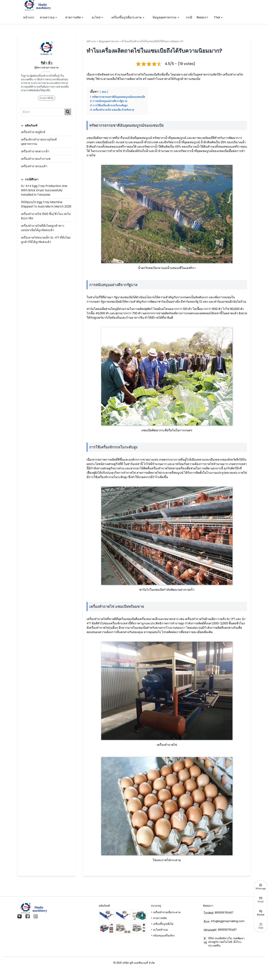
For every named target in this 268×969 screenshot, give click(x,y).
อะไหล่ (96, 17)
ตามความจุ (47, 17)
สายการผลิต (73, 17)
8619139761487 (224, 912)
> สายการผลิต (159, 918)
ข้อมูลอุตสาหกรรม (164, 17)
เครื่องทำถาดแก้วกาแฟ (35, 159)
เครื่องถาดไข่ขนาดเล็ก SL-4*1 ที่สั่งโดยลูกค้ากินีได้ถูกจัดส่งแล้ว (45, 239)
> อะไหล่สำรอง (159, 930)
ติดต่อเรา (202, 17)
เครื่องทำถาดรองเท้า (34, 166)
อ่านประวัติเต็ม (47, 98)
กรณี (189, 17)
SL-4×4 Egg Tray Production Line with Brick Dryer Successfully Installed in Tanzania (44, 190)
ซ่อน (104, 91)
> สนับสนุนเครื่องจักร (163, 935)
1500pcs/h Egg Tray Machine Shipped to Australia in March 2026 (46, 204)
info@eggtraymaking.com (227, 921)
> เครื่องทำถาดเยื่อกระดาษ (165, 912)
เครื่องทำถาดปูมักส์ (33, 132)
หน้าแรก (28, 17)
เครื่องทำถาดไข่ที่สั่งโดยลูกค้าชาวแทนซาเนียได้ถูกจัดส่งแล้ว (42, 228)
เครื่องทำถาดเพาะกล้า (35, 151)
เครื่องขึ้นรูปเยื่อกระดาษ (126, 17)
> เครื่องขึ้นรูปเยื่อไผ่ (162, 924)
